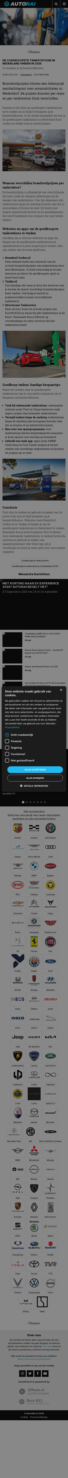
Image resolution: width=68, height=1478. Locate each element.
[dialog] (34, 739)
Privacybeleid (12, 727)
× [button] (61, 690)
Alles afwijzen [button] (35, 778)
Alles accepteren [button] (35, 769)
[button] (34, 786)
